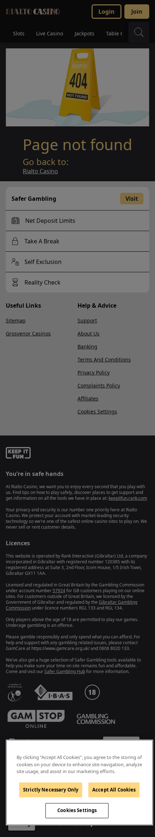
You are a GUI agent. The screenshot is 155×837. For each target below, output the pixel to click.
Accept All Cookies (114, 789)
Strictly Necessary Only (50, 789)
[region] (79, 782)
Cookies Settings (77, 810)
